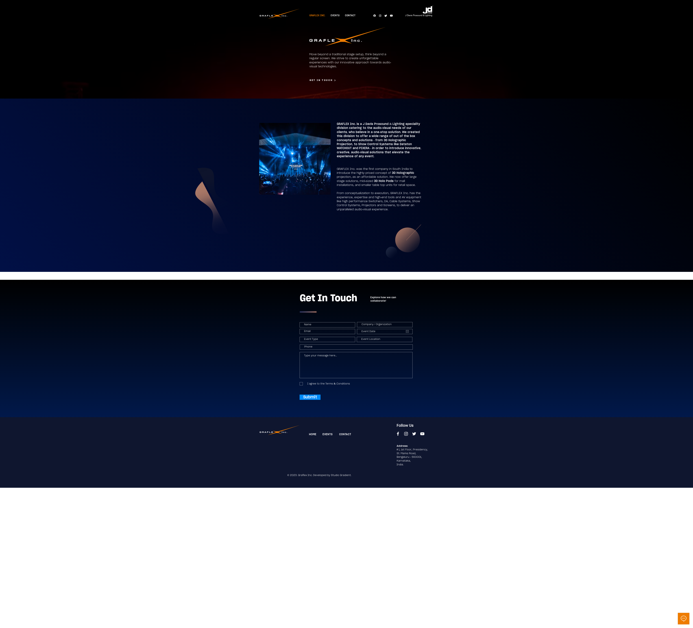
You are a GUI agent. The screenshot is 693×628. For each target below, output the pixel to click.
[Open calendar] (407, 331)
